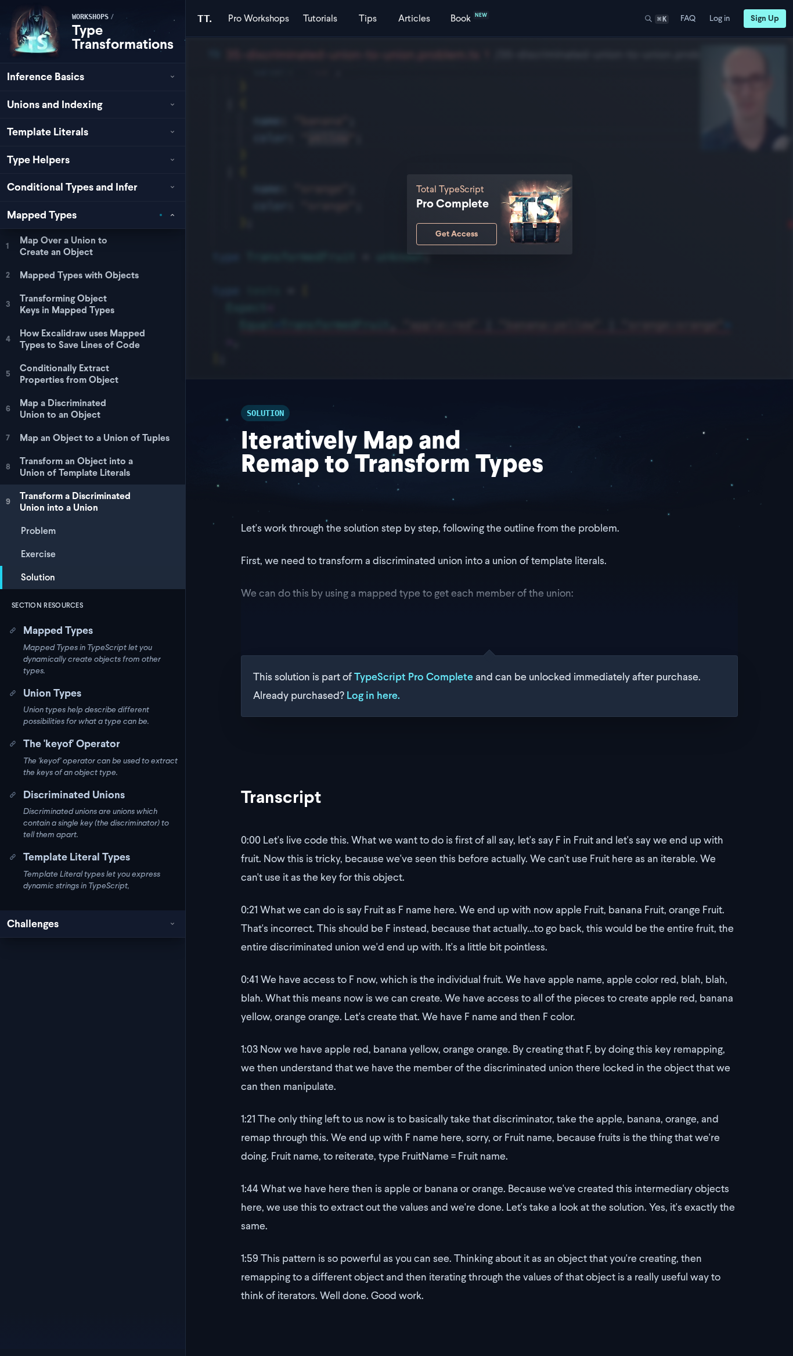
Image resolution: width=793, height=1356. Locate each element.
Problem (38, 531)
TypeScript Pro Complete (413, 676)
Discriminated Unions (74, 794)
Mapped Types (58, 630)
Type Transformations (123, 36)
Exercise (38, 554)
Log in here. (373, 695)
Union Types (52, 693)
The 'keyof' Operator (71, 743)
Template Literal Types (76, 856)
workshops (90, 17)
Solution (38, 577)
